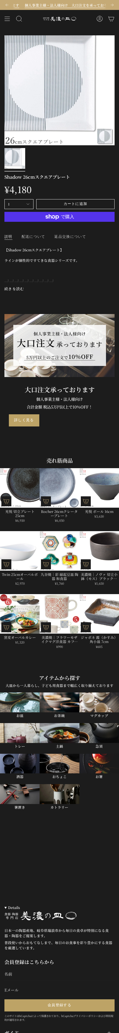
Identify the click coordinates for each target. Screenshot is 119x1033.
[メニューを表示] (7, 18)
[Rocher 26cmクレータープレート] (59, 488)
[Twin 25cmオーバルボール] (20, 551)
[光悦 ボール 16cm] (99, 488)
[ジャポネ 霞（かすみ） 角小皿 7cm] (99, 614)
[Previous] (6, 4)
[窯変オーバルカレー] (20, 614)
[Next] (112, 4)
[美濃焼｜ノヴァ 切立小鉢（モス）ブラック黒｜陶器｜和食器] (99, 551)
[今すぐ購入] (6, 501)
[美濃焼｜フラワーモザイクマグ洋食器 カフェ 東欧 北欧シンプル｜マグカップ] (59, 614)
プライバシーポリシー (85, 1016)
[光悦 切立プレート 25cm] (20, 488)
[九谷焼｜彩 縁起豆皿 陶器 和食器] (59, 551)
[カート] (111, 18)
